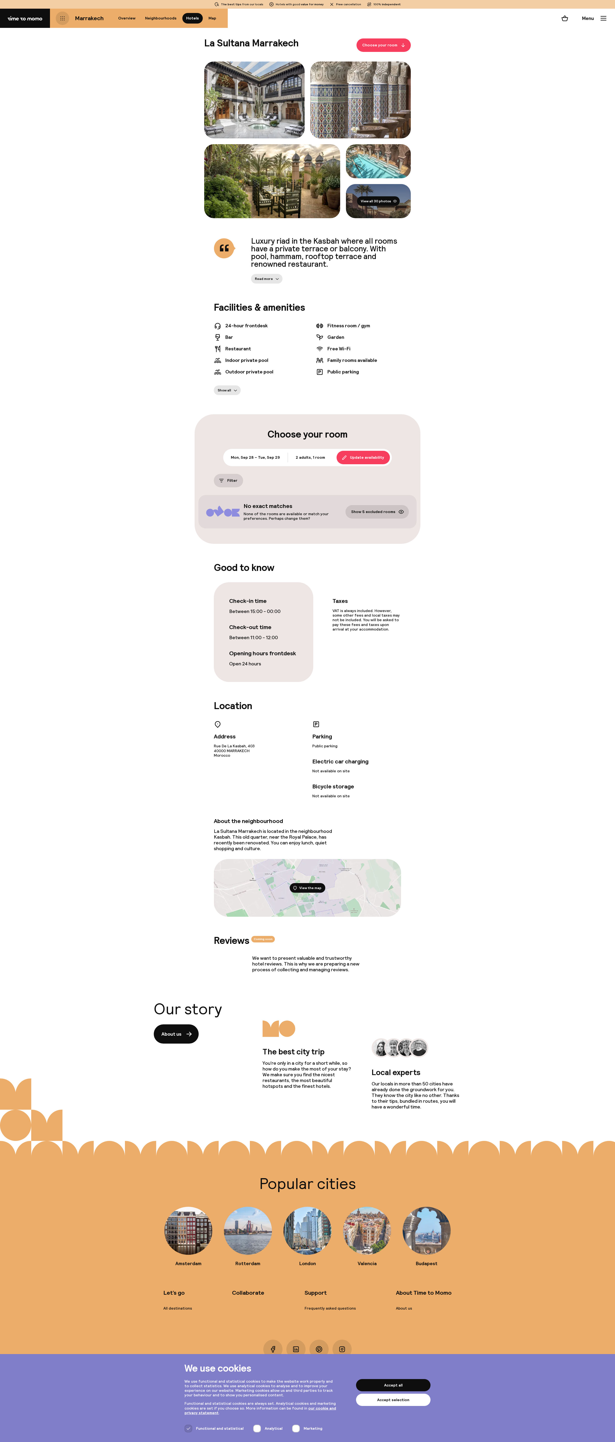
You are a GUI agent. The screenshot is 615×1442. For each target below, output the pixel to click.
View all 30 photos (376, 201)
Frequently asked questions (330, 1308)
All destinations (177, 1308)
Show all (224, 390)
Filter (232, 480)
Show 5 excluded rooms (373, 511)
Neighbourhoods (161, 18)
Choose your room (379, 45)
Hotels (192, 18)
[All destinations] (62, 18)
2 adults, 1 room (310, 457)
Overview (126, 18)
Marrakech (89, 18)
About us (171, 1034)
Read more (264, 279)
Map (212, 18)
